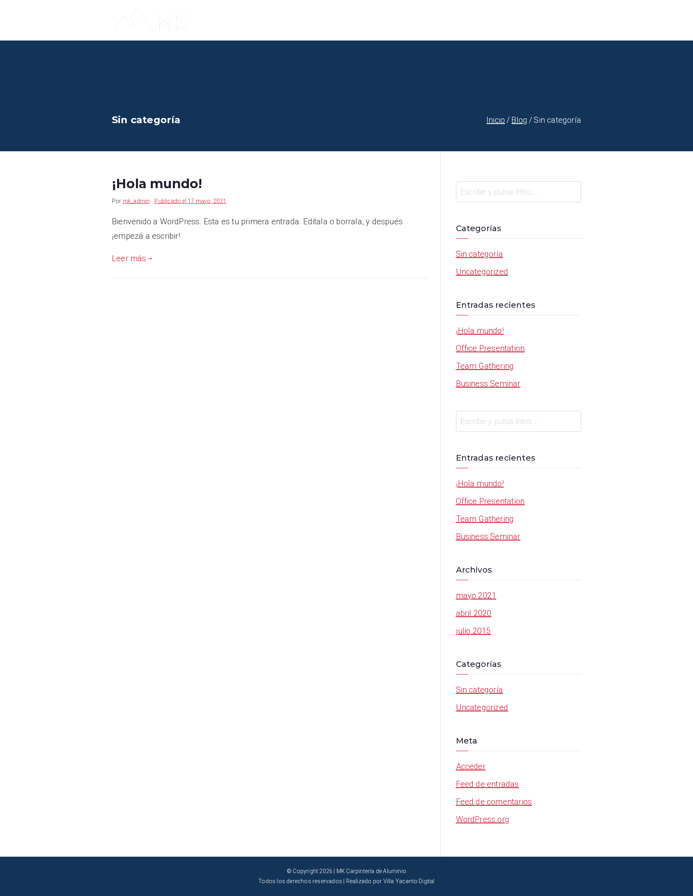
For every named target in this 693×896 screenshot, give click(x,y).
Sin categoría (479, 254)
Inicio (395, 20)
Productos (519, 20)
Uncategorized (482, 271)
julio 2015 (473, 631)
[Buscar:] (518, 192)
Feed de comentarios (494, 802)
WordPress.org (483, 819)
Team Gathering (485, 366)
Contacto (564, 20)
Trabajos (475, 20)
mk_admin (136, 201)
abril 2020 (474, 613)
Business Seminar (488, 383)
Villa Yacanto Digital (409, 881)
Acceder (471, 766)
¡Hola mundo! (157, 183)
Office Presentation (490, 348)
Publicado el (190, 201)
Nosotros (432, 20)
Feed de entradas (487, 784)
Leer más (129, 258)
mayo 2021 (476, 595)
